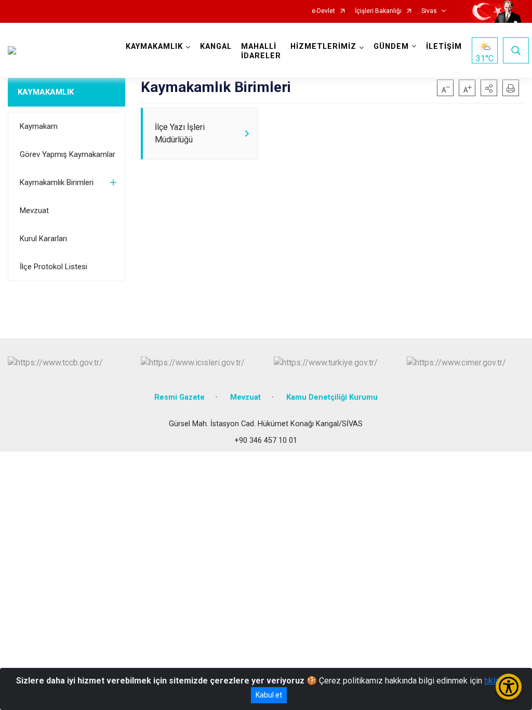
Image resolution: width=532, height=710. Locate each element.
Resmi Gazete (179, 397)
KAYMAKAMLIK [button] (154, 46)
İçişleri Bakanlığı (378, 11)
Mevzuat (34, 210)
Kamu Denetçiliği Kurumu (332, 397)
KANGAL (216, 46)
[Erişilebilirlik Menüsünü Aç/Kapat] (509, 687)
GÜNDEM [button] (391, 46)
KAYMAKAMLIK (46, 92)
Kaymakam (39, 126)
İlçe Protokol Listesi (53, 266)
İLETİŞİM (444, 46)
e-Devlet (323, 11)
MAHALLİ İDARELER (261, 51)
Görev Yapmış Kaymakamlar (67, 154)
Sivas (429, 11)
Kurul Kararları (43, 238)
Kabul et (269, 695)
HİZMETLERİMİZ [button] (323, 46)
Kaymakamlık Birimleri (57, 182)
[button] (489, 88)
